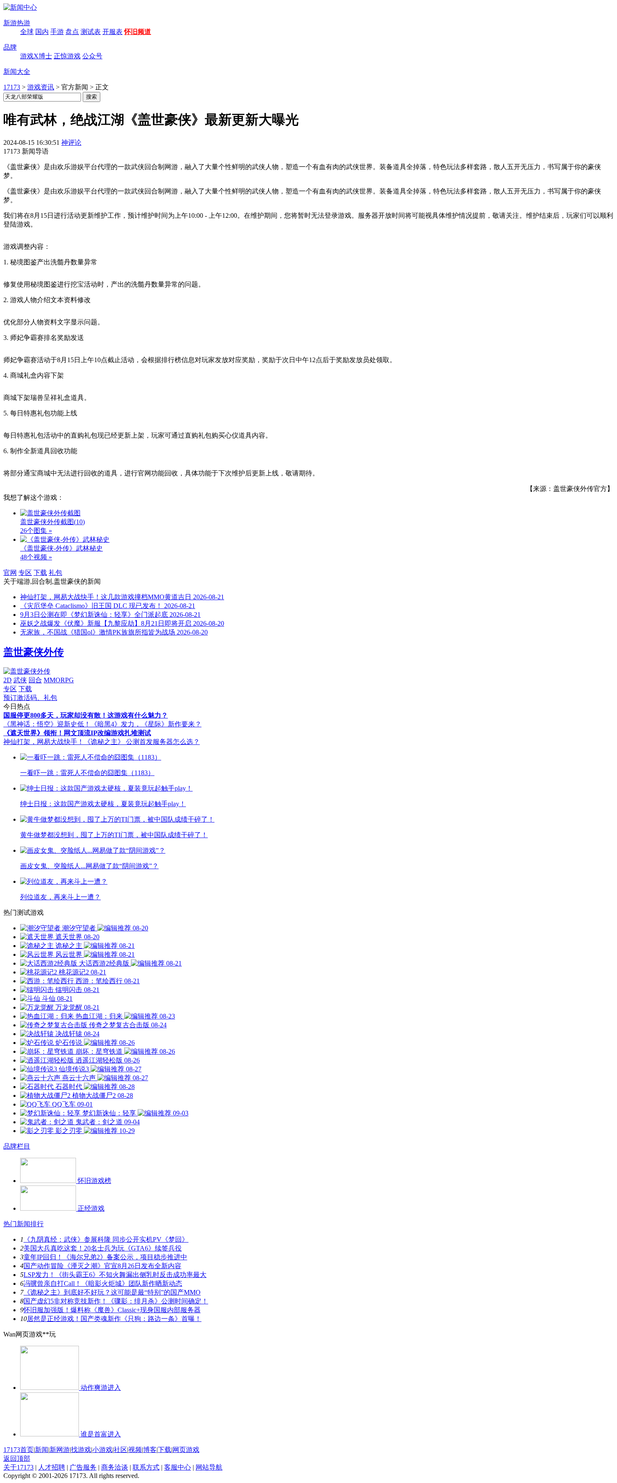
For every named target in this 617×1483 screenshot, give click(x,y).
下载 (40, 572)
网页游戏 (186, 1449)
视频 (135, 1449)
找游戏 (81, 1449)
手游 (57, 31)
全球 (27, 31)
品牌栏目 (16, 1146)
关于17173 (18, 1467)
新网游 (60, 1449)
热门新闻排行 (23, 1223)
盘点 (72, 31)
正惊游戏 (67, 56)
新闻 (41, 1449)
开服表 (112, 31)
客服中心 (177, 1467)
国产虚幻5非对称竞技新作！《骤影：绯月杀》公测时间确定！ (116, 1301)
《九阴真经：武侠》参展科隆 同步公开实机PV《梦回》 (106, 1239)
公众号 (92, 56)
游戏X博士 (36, 56)
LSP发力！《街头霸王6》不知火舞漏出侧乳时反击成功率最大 (115, 1274)
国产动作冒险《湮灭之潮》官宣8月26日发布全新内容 (102, 1265)
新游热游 (16, 22)
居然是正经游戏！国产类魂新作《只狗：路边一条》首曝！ (114, 1318)
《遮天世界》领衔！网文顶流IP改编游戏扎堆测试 (77, 732)
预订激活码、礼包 (30, 697)
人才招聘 (51, 1467)
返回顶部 (16, 1458)
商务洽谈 (114, 1467)
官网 (10, 572)
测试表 (91, 31)
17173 (11, 87)
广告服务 (83, 1467)
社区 (120, 1449)
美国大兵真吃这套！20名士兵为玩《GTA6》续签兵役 (103, 1248)
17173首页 (18, 1449)
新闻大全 (16, 71)
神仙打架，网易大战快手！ (43, 741)
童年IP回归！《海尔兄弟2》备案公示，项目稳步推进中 (105, 1257)
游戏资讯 (40, 87)
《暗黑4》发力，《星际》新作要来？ (146, 724)
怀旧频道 (137, 31)
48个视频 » (36, 557)
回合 (35, 680)
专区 (25, 572)
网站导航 (209, 1467)
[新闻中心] (20, 7)
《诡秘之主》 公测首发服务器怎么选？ (142, 741)
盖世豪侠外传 (33, 652)
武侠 (20, 680)
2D (7, 680)
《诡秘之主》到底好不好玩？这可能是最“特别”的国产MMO (112, 1292)
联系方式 (146, 1467)
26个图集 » (36, 530)
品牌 (10, 47)
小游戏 (102, 1449)
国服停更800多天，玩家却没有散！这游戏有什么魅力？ (85, 715)
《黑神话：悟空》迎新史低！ (47, 724)
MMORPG (59, 680)
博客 (150, 1449)
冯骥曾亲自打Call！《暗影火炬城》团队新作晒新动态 (103, 1283)
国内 (42, 31)
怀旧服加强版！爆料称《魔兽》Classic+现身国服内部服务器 (112, 1309)
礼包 (55, 572)
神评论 (71, 142)
